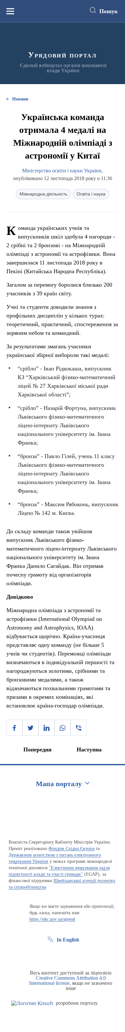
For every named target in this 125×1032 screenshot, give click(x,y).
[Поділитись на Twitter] (30, 727)
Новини (20, 99)
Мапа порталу (59, 784)
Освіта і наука (91, 193)
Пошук (108, 11)
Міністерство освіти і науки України (62, 170)
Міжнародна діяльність (43, 193)
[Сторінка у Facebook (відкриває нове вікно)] (50, 954)
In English (68, 939)
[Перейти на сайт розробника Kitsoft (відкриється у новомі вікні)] (32, 1003)
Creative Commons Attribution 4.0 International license (67, 980)
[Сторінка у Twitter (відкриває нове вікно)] (62, 954)
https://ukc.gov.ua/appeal (52, 919)
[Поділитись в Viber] (78, 727)
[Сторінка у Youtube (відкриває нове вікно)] (74, 954)
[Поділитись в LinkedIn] (46, 727)
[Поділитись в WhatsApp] (62, 727)
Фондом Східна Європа (71, 848)
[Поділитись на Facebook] (14, 727)
